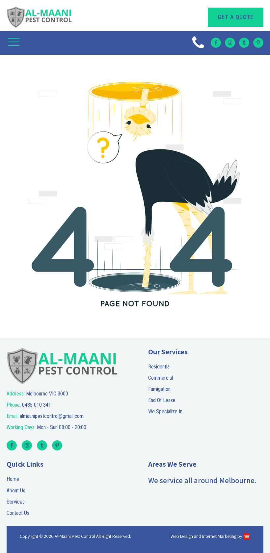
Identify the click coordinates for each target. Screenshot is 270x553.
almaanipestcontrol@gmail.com (45, 416)
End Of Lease (162, 400)
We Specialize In (165, 411)
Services (16, 502)
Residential (159, 367)
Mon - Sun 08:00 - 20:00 (46, 427)
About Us (16, 490)
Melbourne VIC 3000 (37, 394)
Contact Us (18, 513)
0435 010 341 (29, 405)
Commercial (160, 378)
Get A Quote (236, 17)
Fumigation (159, 389)
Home (13, 479)
